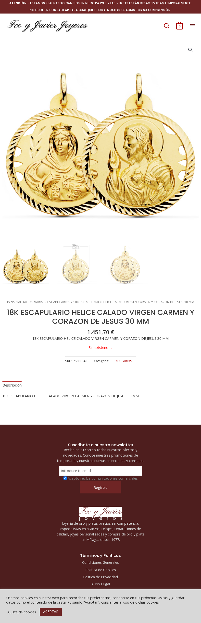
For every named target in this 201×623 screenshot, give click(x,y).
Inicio (11, 302)
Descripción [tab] (12, 385)
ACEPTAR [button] (50, 611)
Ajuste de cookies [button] (21, 612)
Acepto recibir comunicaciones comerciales (103, 478)
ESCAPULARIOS (58, 302)
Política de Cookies (100, 569)
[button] (166, 25)
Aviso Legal (100, 583)
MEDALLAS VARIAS (31, 302)
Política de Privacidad (100, 576)
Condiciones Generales (100, 562)
